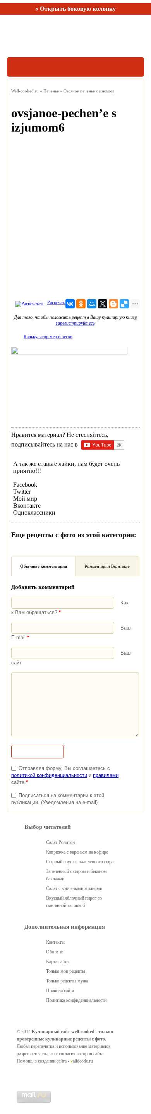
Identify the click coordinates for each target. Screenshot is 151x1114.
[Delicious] (124, 303)
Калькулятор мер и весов (48, 336)
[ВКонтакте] (70, 303)
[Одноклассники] (81, 303)
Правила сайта (60, 990)
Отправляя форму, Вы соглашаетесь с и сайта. (64, 775)
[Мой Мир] (91, 303)
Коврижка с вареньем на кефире (77, 852)
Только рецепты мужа (67, 981)
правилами (105, 775)
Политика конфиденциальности (76, 1000)
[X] (102, 303)
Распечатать (58, 302)
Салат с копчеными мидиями (74, 888)
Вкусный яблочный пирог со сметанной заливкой (74, 901)
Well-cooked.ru (25, 91)
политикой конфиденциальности (49, 775)
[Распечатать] (28, 302)
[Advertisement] (75, 218)
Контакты (55, 942)
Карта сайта (57, 961)
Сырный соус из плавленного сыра (79, 861)
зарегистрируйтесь (75, 323)
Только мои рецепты (65, 971)
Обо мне (54, 952)
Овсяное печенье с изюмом (88, 91)
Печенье (51, 91)
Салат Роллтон (60, 842)
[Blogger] (113, 303)
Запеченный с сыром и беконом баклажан (76, 875)
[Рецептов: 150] (43, 36)
